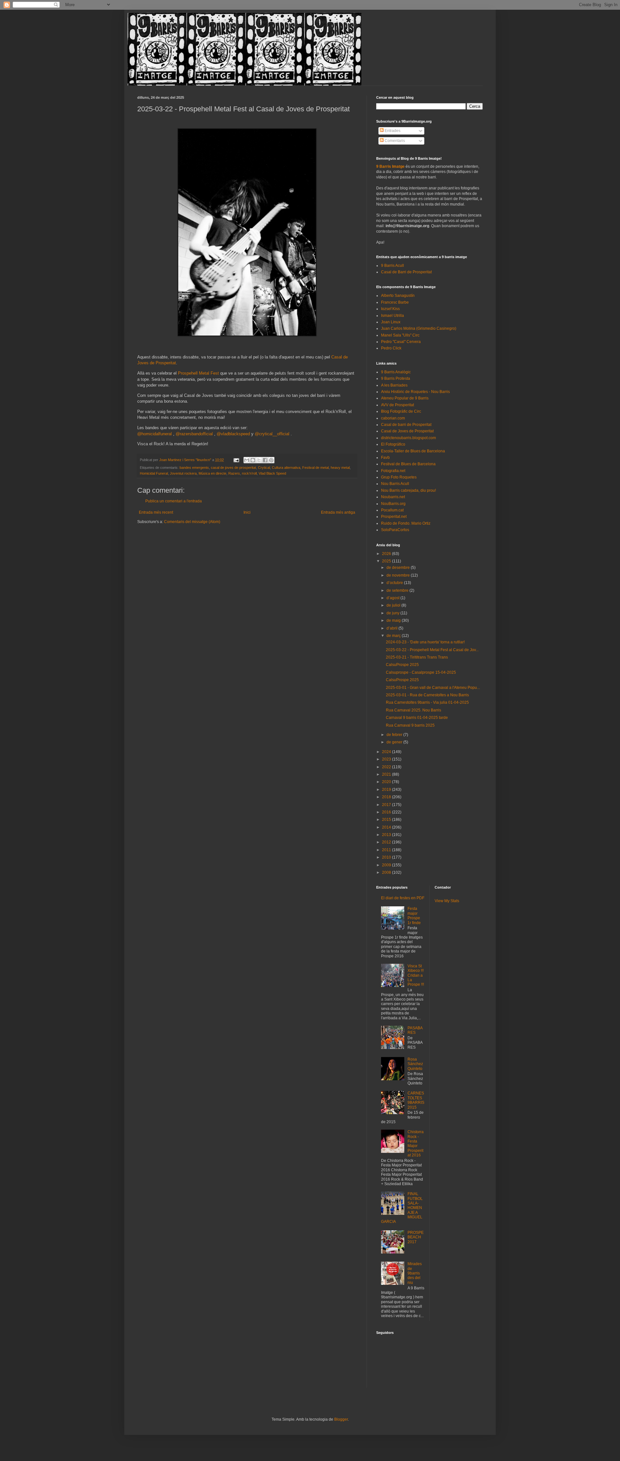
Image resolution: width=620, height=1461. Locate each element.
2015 (387, 819)
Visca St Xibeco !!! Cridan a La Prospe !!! (416, 975)
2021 (387, 774)
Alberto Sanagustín (398, 295)
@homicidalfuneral (154, 433)
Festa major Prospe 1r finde (414, 915)
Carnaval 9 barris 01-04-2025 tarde (417, 717)
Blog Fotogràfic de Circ (401, 411)
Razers (234, 473)
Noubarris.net (393, 497)
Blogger (341, 1419)
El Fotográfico (393, 444)
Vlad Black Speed (272, 473)
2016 (387, 812)
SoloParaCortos (395, 530)
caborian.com (393, 418)
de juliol (394, 605)
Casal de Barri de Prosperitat (406, 272)
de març (394, 635)
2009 (387, 865)
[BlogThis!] (253, 460)
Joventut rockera (183, 473)
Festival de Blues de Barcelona (408, 464)
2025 (387, 561)
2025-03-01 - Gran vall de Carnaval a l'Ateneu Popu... (433, 687)
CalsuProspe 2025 (402, 664)
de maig (394, 620)
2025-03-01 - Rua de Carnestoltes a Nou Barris (427, 695)
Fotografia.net (393, 471)
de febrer (395, 734)
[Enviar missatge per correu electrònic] (236, 460)
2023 (387, 759)
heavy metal (340, 467)
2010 (387, 857)
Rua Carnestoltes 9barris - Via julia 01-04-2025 (427, 702)
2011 (387, 850)
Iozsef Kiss (390, 309)
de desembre (399, 567)
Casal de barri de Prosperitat (406, 424)
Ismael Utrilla (392, 315)
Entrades (392, 130)
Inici (247, 512)
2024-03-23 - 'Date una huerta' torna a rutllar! (425, 642)
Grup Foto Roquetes (399, 477)
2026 (387, 553)
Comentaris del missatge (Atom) (192, 521)
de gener (395, 742)
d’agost (393, 598)
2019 (387, 789)
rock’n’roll (249, 473)
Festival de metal (315, 467)
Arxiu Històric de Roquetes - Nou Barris (415, 391)
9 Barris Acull (392, 265)
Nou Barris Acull (395, 483)
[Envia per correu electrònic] (246, 460)
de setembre (398, 590)
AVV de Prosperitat (397, 405)
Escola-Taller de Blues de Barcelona (413, 451)
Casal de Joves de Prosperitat (407, 431)
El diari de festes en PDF (402, 898)
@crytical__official (272, 433)
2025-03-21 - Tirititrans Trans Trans (417, 657)
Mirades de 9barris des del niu (415, 1273)
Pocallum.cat (392, 510)
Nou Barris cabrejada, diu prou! (408, 490)
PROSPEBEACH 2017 (416, 1237)
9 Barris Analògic (396, 372)
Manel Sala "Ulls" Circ (400, 335)
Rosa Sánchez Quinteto (415, 1064)
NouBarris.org (393, 503)
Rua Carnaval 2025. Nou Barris (413, 710)
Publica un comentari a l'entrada (173, 501)
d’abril (392, 628)
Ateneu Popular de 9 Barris (405, 398)
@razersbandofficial (194, 433)
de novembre (399, 575)
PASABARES (415, 1030)
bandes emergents (194, 467)
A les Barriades (394, 385)
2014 (387, 827)
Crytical (264, 467)
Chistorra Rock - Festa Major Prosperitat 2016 (416, 1143)
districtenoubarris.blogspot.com (408, 438)
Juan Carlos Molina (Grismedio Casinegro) (418, 328)
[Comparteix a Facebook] (265, 460)
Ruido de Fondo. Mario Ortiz (405, 523)
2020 (387, 782)
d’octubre (395, 582)
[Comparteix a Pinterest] (271, 460)
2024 (387, 752)
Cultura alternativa (286, 467)
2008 (387, 872)
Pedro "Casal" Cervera (401, 341)
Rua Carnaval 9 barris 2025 (410, 725)
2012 (387, 842)
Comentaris (394, 140)
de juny (393, 613)
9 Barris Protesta (395, 378)
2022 (387, 767)
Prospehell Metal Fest (199, 373)
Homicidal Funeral (154, 473)
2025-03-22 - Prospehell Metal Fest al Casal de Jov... (432, 650)
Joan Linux (390, 322)
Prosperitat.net (394, 516)
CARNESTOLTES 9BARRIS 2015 (416, 1100)
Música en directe (212, 473)
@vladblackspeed (233, 433)
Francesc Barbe (395, 302)
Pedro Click (391, 348)
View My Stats (447, 901)
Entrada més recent (156, 512)
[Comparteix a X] (259, 460)
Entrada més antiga (338, 512)
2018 (387, 797)
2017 (387, 804)
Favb (385, 457)
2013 (387, 834)
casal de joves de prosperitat (233, 467)
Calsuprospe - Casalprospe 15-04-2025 (421, 672)
